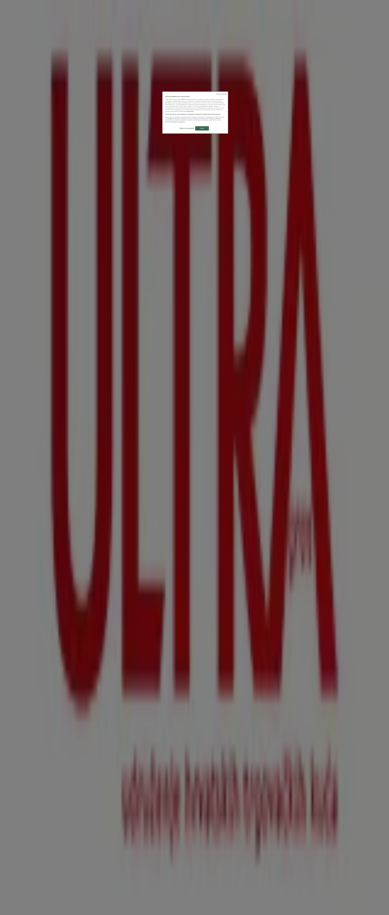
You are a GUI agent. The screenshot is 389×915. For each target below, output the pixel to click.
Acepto (202, 128)
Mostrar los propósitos (187, 128)
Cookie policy (190, 111)
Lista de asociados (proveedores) (175, 122)
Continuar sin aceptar (221, 94)
